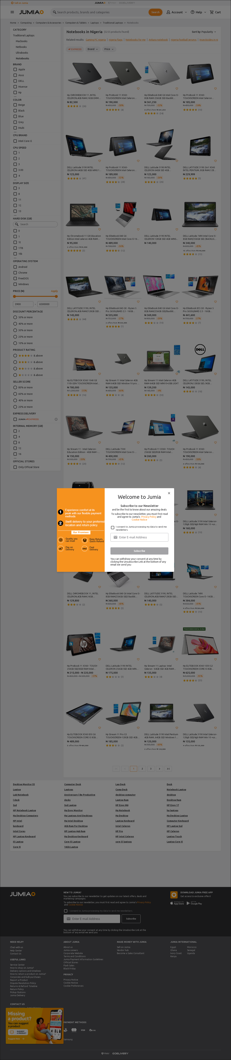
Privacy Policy (148, 516)
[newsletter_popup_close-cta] (169, 493)
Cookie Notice (139, 519)
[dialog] (115, 530)
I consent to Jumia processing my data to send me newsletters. (141, 528)
